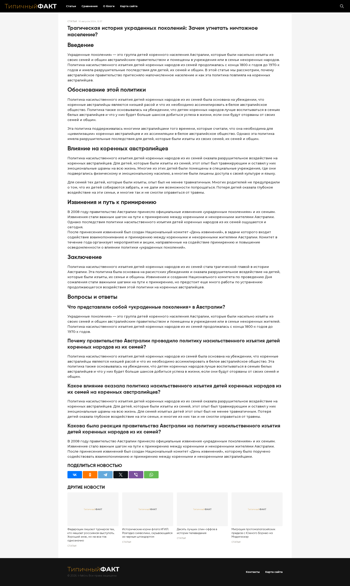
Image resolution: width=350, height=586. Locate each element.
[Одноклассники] (90, 474)
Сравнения (89, 6)
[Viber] (136, 474)
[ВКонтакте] (74, 474)
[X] (120, 474)
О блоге (109, 6)
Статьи (71, 6)
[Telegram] (105, 474)
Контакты (253, 572)
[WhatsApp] (151, 474)
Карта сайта (128, 6)
